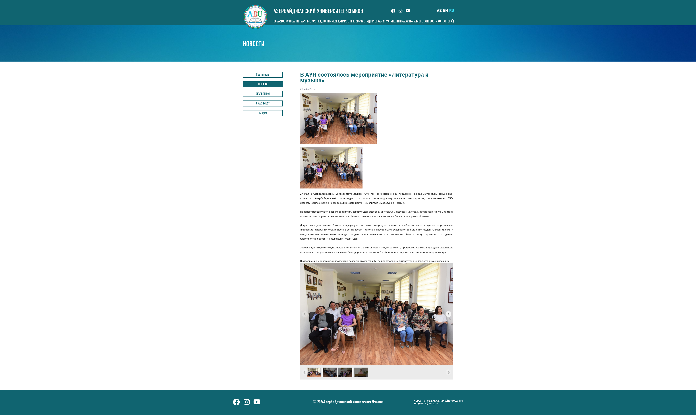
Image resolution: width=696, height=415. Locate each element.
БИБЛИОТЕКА (418, 22)
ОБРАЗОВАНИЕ (290, 22)
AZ (439, 10)
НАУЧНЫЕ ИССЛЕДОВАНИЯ (315, 22)
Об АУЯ (278, 22)
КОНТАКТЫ (444, 22)
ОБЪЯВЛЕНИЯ (263, 94)
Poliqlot (263, 113)
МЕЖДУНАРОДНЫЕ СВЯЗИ (348, 22)
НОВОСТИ (431, 22)
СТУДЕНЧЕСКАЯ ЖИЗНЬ (378, 22)
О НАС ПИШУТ (263, 103)
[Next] (448, 314)
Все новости (262, 75)
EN (445, 10)
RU (451, 10)
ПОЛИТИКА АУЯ (401, 22)
